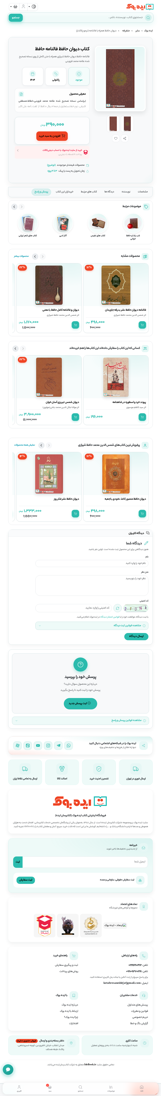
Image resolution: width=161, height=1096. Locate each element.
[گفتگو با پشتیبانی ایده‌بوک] (8, 1069)
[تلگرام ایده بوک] (58, 745)
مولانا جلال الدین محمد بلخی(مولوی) (60, 408)
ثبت (18, 862)
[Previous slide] (21, 207)
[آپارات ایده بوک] (17, 745)
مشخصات (143, 192)
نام (146, 557)
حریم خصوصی (140, 1017)
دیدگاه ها (109, 192)
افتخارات (73, 1024)
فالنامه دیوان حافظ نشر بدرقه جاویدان (125, 310)
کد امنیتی (144, 601)
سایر (138, 31)
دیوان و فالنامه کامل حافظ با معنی (60, 310)
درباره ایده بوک (70, 1005)
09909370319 (134, 971)
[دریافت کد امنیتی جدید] (117, 608)
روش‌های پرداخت (68, 971)
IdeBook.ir (90, 1065)
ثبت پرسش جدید (78, 703)
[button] (124, 138)
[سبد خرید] (14, 7)
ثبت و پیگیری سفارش (66, 965)
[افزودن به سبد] (142, 325)
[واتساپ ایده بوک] (68, 745)
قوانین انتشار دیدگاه (109, 617)
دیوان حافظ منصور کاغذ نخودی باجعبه (125, 499)
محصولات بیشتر (21, 256)
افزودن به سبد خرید (50, 136)
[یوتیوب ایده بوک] (38, 745)
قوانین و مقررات (139, 1011)
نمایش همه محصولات (24, 445)
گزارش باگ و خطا (139, 1024)
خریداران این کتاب (64, 192)
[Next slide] (14, 207)
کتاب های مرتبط (89, 192)
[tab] (142, 1088)
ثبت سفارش (25, 880)
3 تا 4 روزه (52, 171)
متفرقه (126, 31)
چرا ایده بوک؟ (71, 1017)
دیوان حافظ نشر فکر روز (66, 499)
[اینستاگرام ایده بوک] (48, 745)
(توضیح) (51, 165)
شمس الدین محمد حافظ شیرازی (129, 315)
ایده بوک (148, 31)
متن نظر (144, 572)
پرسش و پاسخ (41, 192)
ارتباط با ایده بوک (69, 1011)
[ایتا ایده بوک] (27, 745)
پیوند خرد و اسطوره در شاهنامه (129, 402)
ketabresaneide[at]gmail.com (122, 983)
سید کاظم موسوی (135, 408)
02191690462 (135, 965)
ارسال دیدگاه (136, 636)
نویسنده (126, 192)
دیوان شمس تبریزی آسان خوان (62, 402)
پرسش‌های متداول (137, 1005)
